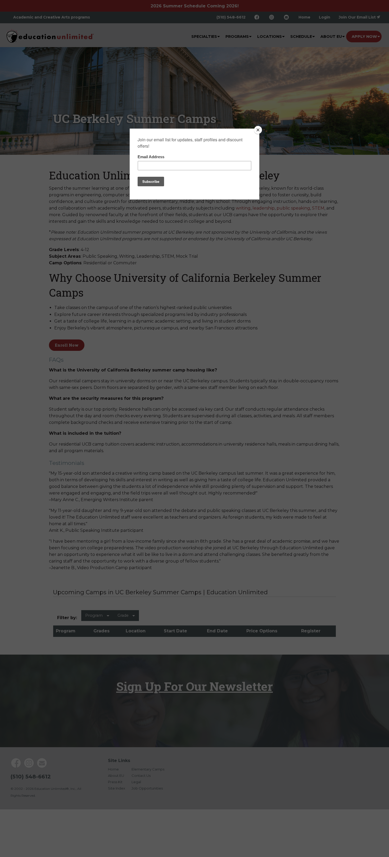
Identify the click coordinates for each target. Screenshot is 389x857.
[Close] (258, 130)
